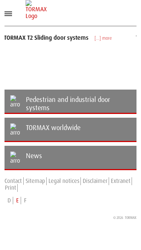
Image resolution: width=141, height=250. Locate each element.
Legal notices (64, 181)
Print (10, 188)
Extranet (120, 181)
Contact (13, 181)
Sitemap (35, 181)
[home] (31, 9)
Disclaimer (95, 181)
